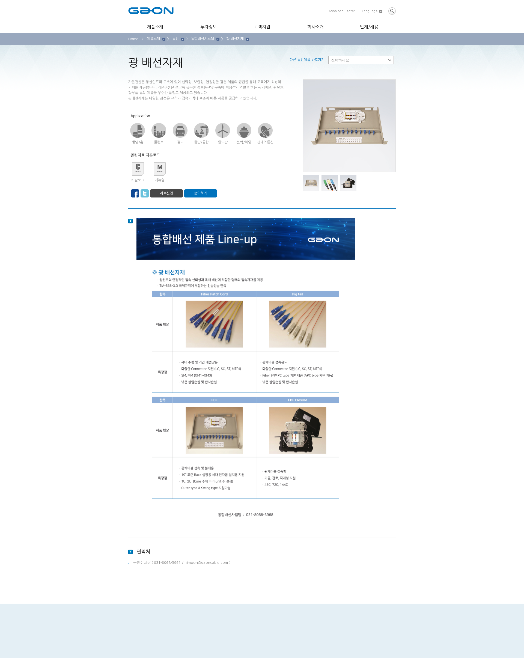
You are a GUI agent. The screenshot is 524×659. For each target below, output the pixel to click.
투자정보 (208, 27)
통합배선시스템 (202, 39)
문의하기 (200, 193)
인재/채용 (369, 27)
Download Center (341, 11)
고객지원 (262, 27)
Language (369, 11)
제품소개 (155, 27)
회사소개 (315, 27)
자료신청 (166, 193)
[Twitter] (145, 193)
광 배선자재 (235, 39)
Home (133, 39)
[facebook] (135, 193)
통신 (175, 39)
